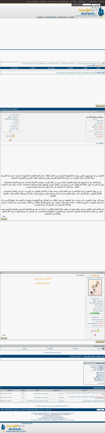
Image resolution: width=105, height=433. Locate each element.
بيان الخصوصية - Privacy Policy (12, 409)
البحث (74, 1)
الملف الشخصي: (14, 114)
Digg (23, 348)
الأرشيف (23, 409)
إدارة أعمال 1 (25, 63)
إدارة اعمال (32, 63)
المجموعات (15, 68)
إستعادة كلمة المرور (32, 1)
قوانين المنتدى (101, 383)
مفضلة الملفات (62, 17)
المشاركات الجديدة (50, 17)
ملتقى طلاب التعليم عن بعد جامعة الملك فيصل (47, 63)
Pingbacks (99, 379)
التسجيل (43, 1)
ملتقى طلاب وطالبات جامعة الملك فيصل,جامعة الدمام (89, 63)
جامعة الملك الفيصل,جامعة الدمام (42, 414)
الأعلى (2, 409)
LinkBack (14, 109)
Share (4, 216)
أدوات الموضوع (5, 109)
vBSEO (66, 414)
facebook (100, 348)
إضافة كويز (70, 68)
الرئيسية (101, 1)
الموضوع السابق (56, 352)
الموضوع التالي (48, 352)
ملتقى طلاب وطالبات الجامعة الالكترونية (35, 409)
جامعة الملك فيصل (64, 1)
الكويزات (71, 17)
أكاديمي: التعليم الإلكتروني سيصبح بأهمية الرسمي (93, 400)
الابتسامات (101, 373)
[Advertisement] (52, 34)
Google (49, 348)
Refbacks (99, 380)
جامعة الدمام (52, 1)
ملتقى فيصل (48, 409)
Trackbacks (99, 377)
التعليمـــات (32, 68)
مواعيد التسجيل (51, 68)
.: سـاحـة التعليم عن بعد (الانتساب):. (67, 63)
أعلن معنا (54, 409)
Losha (59, 415)
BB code (101, 372)
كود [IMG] (101, 375)
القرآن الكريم (92, 1)
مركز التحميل (82, 1)
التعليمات (40, 17)
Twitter (74, 348)
